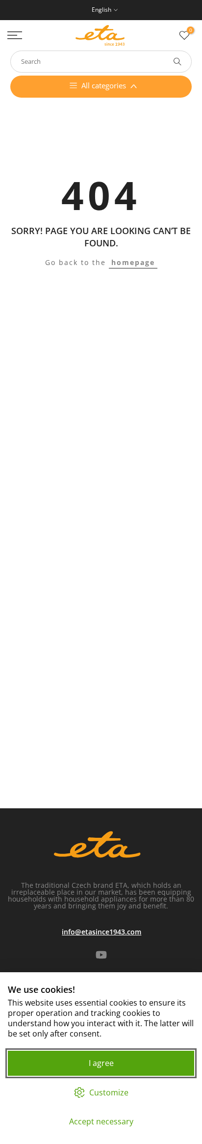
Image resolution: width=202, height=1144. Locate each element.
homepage (133, 262)
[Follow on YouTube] (101, 955)
